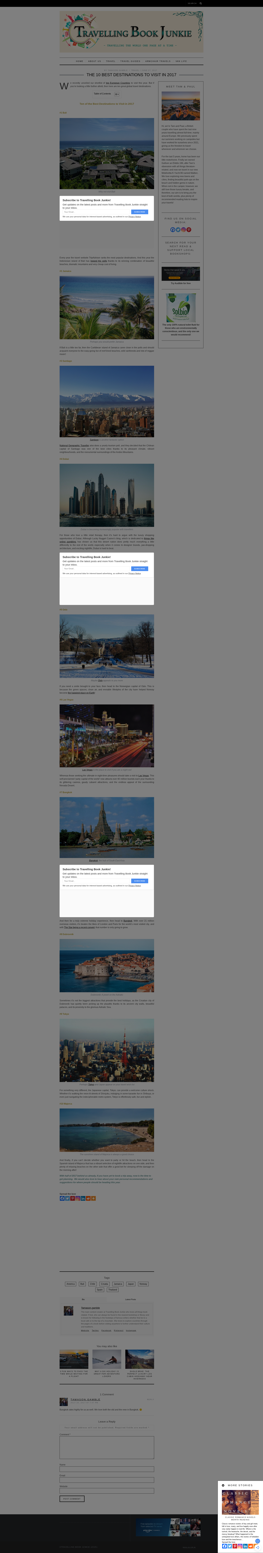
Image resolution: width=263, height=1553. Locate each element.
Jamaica (118, 1284)
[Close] (223, 1485)
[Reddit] (88, 1198)
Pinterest (118, 1330)
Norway (143, 1284)
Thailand (112, 1290)
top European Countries (118, 83)
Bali (82, 1284)
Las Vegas (87, 770)
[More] (93, 1198)
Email (62, 1475)
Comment (65, 1434)
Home (79, 61)
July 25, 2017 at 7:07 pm (84, 1403)
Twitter (95, 1330)
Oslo (100, 680)
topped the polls (99, 261)
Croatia (104, 1284)
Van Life (181, 61)
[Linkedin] (83, 1198)
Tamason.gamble (85, 1399)
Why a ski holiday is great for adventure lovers (107, 1373)
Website (85, 1330)
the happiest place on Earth (81, 693)
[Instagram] (77, 1198)
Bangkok (93, 860)
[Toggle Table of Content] (115, 94)
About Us (94, 61)
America (71, 1284)
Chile (92, 1284)
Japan (131, 1284)
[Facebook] (62, 1198)
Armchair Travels (158, 61)
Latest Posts (130, 1299)
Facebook (106, 1330)
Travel (111, 61)
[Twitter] (67, 1198)
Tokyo (91, 1084)
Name (62, 1465)
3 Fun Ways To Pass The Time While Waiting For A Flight (74, 1373)
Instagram (131, 1330)
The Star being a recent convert (79, 927)
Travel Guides (130, 61)
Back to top (188, 1547)
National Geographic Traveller (74, 445)
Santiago (94, 440)
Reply (150, 1400)
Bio (83, 1299)
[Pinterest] (72, 1198)
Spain (100, 1290)
